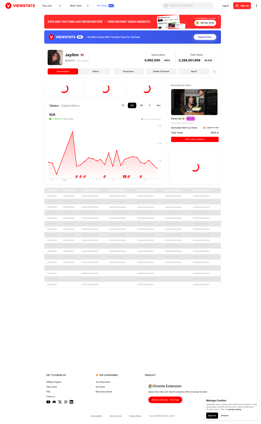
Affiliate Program (53, 382)
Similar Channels (161, 71)
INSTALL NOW (207, 23)
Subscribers (70, 105)
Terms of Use (116, 416)
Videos (95, 71)
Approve (212, 415)
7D (123, 105)
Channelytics (63, 71)
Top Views (100, 387)
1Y (150, 105)
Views (54, 105)
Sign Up (245, 5)
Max (159, 105)
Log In (225, 5)
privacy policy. (235, 409)
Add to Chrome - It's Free (165, 399)
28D (132, 105)
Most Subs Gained (104, 392)
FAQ (48, 392)
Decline (224, 415)
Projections (128, 71)
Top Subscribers (103, 382)
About (194, 71)
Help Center (51, 387)
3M (141, 105)
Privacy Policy (135, 416)
